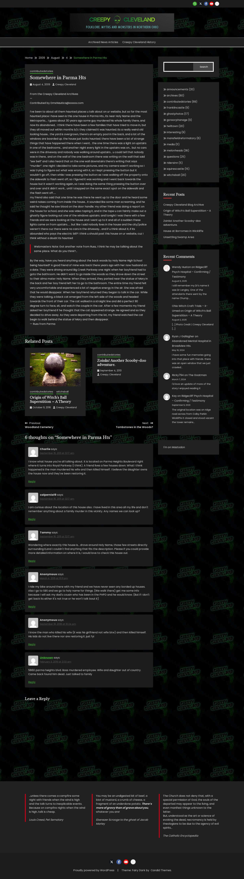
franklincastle (176, 108)
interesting (174, 132)
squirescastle (175, 169)
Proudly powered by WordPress (94, 870)
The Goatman (197, 375)
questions (173, 157)
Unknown (46, 658)
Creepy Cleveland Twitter (201, 4)
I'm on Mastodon (174, 447)
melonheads (175, 150)
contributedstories (41, 71)
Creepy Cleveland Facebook (206, 4)
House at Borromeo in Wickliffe (183, 231)
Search (204, 66)
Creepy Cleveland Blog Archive (183, 205)
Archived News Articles (103, 42)
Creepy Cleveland (65, 84)
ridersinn (172, 163)
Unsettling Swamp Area (178, 237)
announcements (177, 89)
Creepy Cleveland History (139, 42)
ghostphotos (175, 114)
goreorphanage (177, 120)
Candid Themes (161, 870)
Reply (32, 481)
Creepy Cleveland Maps (217, 4)
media (171, 144)
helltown (172, 126)
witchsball (62, 391)
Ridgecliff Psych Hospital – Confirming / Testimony (191, 272)
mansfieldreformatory (181, 138)
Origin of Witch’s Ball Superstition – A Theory (50, 399)
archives (172, 95)
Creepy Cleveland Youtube (211, 4)
